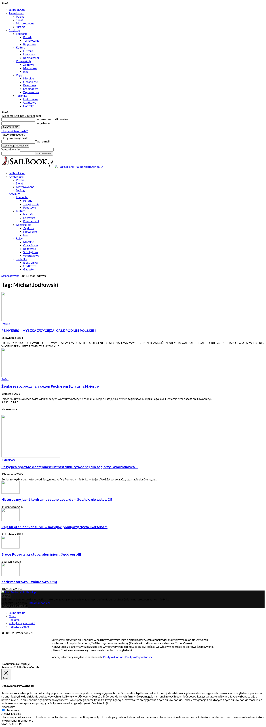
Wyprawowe (31, 92)
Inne (25, 71)
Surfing (20, 26)
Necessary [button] (8, 706)
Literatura (29, 54)
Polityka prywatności (22, 623)
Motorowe (30, 68)
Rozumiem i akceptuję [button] (16, 663)
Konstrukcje (23, 61)
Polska (20, 16)
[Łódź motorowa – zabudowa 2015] (10, 574)
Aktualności (16, 13)
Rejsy (19, 75)
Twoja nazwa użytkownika (51, 119)
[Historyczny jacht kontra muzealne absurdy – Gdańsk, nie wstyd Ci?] (10, 492)
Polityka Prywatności (138, 657)
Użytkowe (29, 102)
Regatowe (29, 85)
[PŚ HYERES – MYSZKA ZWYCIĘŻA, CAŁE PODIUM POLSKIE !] (30, 320)
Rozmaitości (31, 57)
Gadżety (28, 106)
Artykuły (14, 30)
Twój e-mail (42, 141)
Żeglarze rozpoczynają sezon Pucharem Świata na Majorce (50, 386)
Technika (21, 95)
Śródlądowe (30, 88)
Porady (27, 37)
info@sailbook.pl (39, 602)
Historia (28, 50)
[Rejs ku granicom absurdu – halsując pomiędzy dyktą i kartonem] (10, 520)
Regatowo (29, 44)
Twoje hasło (42, 123)
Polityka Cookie (19, 626)
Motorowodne (25, 23)
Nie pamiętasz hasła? (14, 131)
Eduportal (22, 33)
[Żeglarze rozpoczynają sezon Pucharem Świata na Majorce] (30, 375)
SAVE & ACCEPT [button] (12, 724)
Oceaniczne (30, 81)
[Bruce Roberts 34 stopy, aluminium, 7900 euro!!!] (10, 547)
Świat (19, 20)
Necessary (12, 710)
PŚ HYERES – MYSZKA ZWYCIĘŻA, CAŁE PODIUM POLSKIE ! (48, 331)
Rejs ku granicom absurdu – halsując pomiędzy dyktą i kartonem (54, 527)
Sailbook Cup (17, 9)
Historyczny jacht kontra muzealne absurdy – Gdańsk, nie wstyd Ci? (56, 499)
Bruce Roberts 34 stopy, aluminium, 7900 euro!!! (41, 554)
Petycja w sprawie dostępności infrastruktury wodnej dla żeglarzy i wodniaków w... (69, 467)
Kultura (20, 47)
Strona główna (10, 275)
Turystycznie (31, 40)
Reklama (14, 619)
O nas (12, 616)
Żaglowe (28, 64)
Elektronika (30, 99)
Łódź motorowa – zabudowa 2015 (29, 582)
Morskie (28, 78)
